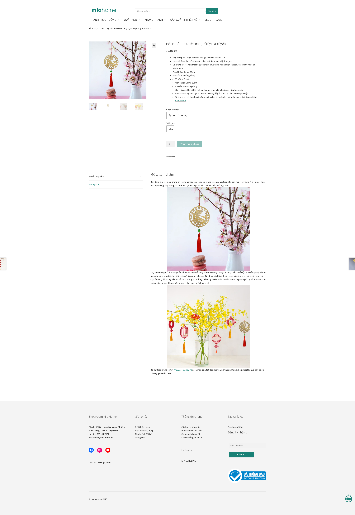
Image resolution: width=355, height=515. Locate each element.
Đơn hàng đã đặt (235, 427)
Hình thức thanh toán (191, 430)
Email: (101, 437)
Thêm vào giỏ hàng (189, 143)
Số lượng (170, 123)
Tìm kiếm (212, 11)
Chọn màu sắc (172, 109)
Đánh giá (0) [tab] (94, 184)
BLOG (208, 19)
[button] (154, 45)
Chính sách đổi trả (143, 434)
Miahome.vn (180, 100)
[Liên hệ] (348, 498)
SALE (219, 19)
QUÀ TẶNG (130, 19)
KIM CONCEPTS (188, 460)
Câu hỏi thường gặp (190, 427)
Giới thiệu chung (142, 427)
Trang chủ (96, 28)
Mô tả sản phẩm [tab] (96, 176)
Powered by (100, 462)
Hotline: (99, 434)
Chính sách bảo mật (190, 434)
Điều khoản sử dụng (144, 430)
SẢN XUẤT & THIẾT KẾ (183, 19)
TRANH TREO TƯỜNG (103, 19)
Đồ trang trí (107, 28)
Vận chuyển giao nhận (191, 437)
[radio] (171, 115)
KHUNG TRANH (153, 19)
